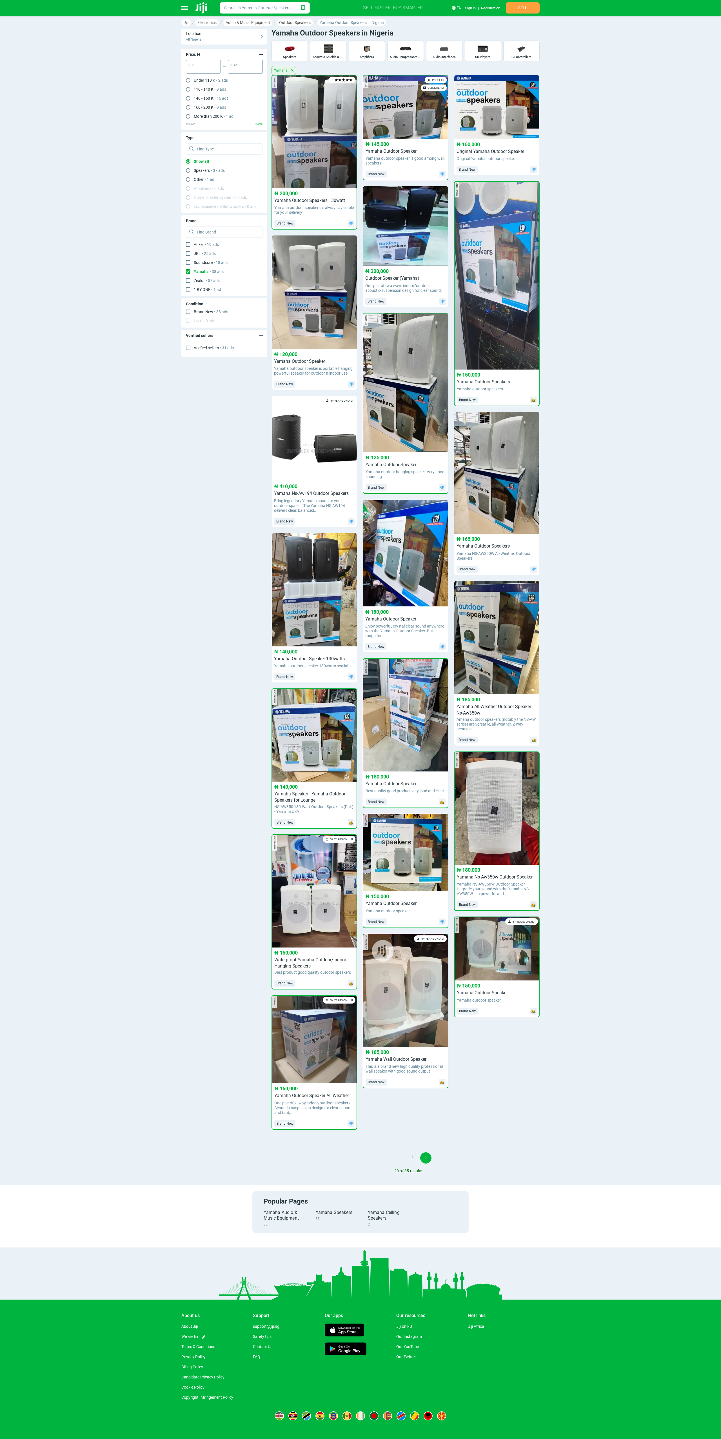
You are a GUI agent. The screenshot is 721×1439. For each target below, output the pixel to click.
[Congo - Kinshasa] (401, 1415)
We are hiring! (193, 1336)
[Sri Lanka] (387, 1415)
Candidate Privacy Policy (202, 1377)
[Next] (425, 1158)
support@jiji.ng (266, 1326)
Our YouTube (407, 1346)
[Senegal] (346, 1415)
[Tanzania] (306, 1415)
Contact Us (262, 1346)
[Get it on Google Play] (345, 1349)
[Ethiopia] (333, 1415)
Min (191, 64)
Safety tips (262, 1336)
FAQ (256, 1357)
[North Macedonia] (441, 1415)
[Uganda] (292, 1415)
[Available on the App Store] (344, 1331)
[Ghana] (319, 1415)
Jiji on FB (404, 1326)
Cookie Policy (192, 1387)
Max (233, 64)
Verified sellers (214, 348)
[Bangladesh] (374, 1415)
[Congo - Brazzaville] (414, 1415)
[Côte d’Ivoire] (360, 1415)
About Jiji (189, 1326)
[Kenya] (279, 1415)
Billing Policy (192, 1367)
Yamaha (281, 70)
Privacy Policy (193, 1357)
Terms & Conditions (198, 1346)
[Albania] (428, 1415)
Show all (201, 161)
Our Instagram (409, 1336)
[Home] (201, 8)
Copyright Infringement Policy (207, 1397)
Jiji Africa (476, 1326)
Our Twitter (406, 1357)
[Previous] (385, 1158)
